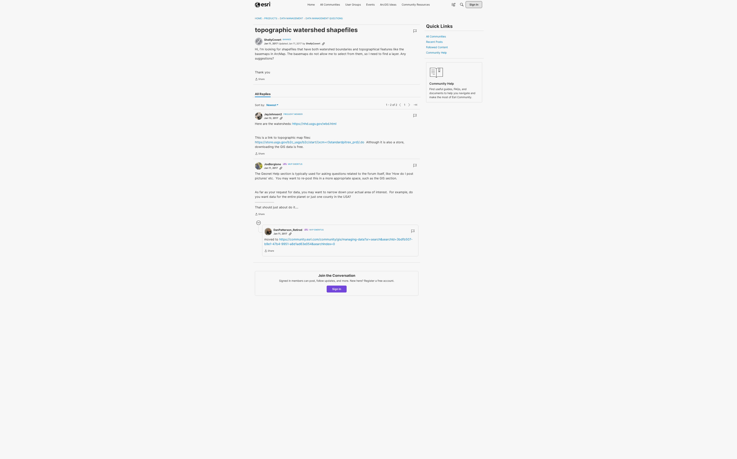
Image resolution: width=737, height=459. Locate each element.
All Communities (436, 36)
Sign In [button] (336, 289)
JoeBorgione (272, 164)
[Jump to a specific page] (415, 105)
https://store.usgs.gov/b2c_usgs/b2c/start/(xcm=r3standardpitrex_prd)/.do (309, 142)
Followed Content (437, 47)
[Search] (461, 4)
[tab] (263, 94)
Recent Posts (434, 41)
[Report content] (414, 31)
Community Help (436, 52)
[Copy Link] (323, 43)
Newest (271, 105)
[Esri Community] (263, 4)
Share (260, 79)
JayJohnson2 (273, 114)
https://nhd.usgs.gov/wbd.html (314, 124)
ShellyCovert (272, 39)
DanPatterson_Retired (287, 229)
